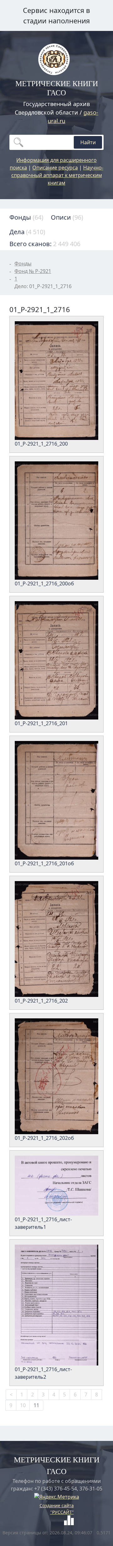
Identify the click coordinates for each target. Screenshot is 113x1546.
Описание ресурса (55, 167)
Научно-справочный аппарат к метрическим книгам (57, 175)
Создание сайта (57, 1505)
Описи (67, 217)
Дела (27, 232)
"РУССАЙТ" (62, 1512)
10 (23, 1405)
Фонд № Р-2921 (32, 271)
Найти (88, 142)
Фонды (26, 217)
